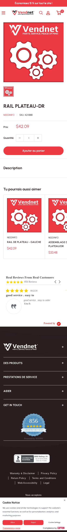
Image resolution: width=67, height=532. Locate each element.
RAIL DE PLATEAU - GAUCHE (24, 242)
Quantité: (8, 137)
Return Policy (18, 478)
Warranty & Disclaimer (22, 473)
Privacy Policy (49, 473)
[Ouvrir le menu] (4, 12)
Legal (46, 483)
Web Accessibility (27, 483)
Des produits (13, 363)
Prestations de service (20, 377)
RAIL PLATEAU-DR (24, 106)
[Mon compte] (49, 13)
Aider (7, 391)
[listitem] (32, 301)
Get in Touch (12, 405)
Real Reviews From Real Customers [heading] (30, 277)
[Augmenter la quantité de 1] (38, 138)
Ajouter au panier (33, 150)
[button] (55, 281)
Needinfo (8, 115)
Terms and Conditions (44, 478)
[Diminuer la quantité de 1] (19, 138)
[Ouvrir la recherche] (41, 13)
